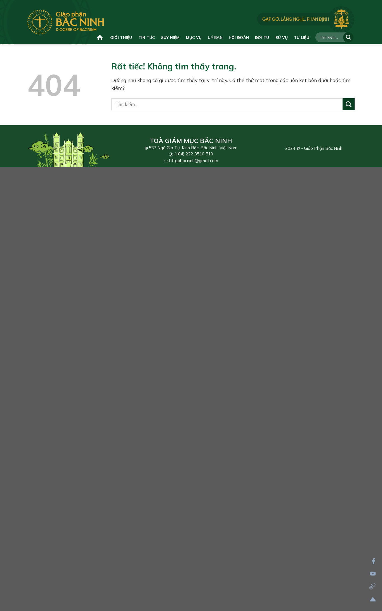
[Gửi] (348, 37)
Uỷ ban (215, 37)
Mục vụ (194, 37)
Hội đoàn (239, 37)
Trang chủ (100, 37)
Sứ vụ (281, 37)
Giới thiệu (121, 37)
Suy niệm (170, 37)
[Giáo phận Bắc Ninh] (65, 22)
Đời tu (262, 37)
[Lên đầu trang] (373, 599)
